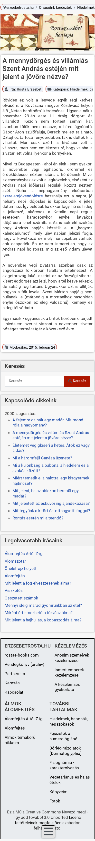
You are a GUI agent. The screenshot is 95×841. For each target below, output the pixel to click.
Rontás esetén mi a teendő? (37, 518)
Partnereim (15, 673)
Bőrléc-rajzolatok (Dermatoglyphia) (65, 751)
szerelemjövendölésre (22, 195)
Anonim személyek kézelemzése (72, 658)
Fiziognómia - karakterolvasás (64, 765)
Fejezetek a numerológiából (63, 736)
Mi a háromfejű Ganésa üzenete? (42, 458)
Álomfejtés (15, 728)
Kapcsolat (14, 692)
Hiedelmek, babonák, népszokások (68, 721)
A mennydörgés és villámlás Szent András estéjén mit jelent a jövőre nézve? (50, 435)
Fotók (54, 801)
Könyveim (58, 791)
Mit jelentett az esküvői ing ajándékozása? (51, 503)
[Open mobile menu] (48, 832)
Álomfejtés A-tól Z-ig (24, 718)
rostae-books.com (22, 655)
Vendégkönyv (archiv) (24, 664)
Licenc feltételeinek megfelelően (48, 820)
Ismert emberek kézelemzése (69, 672)
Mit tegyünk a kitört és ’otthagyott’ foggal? (51, 510)
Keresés (79, 381)
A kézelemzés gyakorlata (67, 687)
